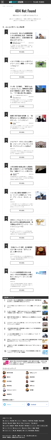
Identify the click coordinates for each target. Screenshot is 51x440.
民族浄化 (20, 430)
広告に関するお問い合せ (31, 435)
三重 (15, 430)
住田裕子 (22, 425)
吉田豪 (13, 420)
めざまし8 (25, 428)
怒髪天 (37, 420)
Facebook (33, 404)
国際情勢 (42, 2)
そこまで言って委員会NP (9, 425)
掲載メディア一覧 (21, 435)
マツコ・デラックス (8, 428)
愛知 (15, 423)
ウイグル (25, 430)
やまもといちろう (17, 428)
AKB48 (5, 423)
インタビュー (19, 420)
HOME (4, 6)
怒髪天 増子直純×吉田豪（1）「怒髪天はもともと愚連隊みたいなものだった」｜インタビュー (21, 118)
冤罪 (17, 425)
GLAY (19, 423)
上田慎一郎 (35, 423)
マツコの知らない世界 (43, 425)
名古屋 (10, 423)
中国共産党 (32, 430)
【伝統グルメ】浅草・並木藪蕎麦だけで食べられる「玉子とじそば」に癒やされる (21, 249)
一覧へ (46, 368)
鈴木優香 (42, 420)
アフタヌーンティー (8, 430)
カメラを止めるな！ (27, 423)
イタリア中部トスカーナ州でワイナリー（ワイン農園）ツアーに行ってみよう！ (21, 64)
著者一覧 (14, 435)
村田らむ (25, 420)
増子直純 (31, 420)
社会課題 (36, 2)
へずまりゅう (6, 420)
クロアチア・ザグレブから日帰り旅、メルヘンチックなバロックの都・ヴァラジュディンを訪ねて (21, 144)
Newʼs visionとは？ (7, 435)
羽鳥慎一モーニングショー (31, 425)
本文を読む (22, 51)
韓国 (38, 428)
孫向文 (37, 430)
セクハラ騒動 (32, 428)
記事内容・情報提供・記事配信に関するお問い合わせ (14, 437)
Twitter (9, 404)
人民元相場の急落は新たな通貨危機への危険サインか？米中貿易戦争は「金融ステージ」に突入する (21, 169)
